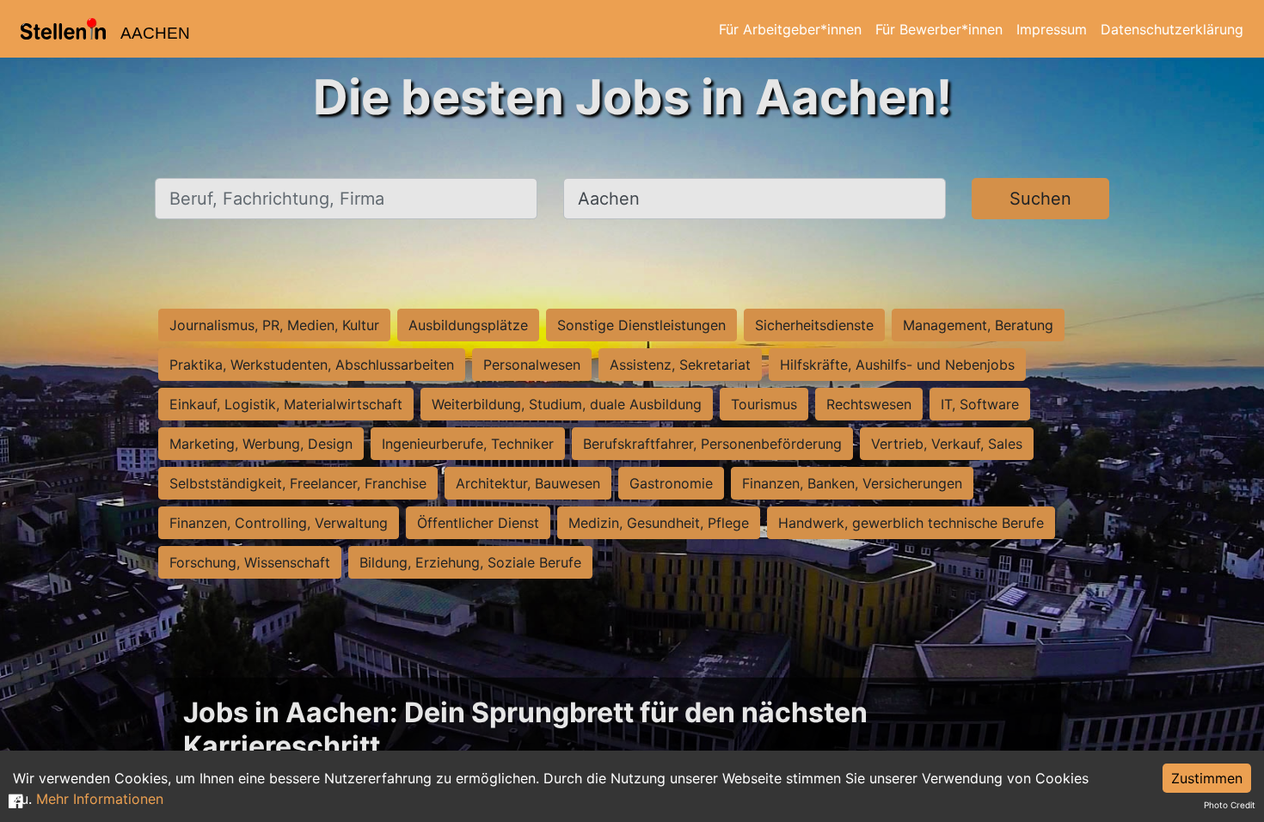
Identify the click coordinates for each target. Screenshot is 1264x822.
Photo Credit (1229, 805)
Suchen (1040, 198)
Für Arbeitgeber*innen (790, 29)
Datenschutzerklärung (1172, 29)
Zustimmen (1207, 778)
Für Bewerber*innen (939, 29)
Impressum (1051, 29)
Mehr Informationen (99, 798)
